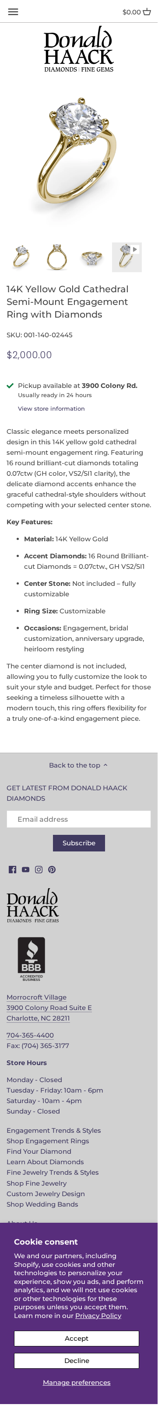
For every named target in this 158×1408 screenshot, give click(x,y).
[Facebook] (12, 868)
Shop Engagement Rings (48, 1141)
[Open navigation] (13, 11)
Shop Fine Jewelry (37, 1183)
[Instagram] (38, 868)
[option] (22, 257)
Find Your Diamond (39, 1151)
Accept (76, 1338)
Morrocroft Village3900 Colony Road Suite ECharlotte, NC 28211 (49, 1007)
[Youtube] (25, 868)
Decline (76, 1360)
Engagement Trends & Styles (54, 1130)
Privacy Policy (98, 1315)
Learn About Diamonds (45, 1162)
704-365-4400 (30, 1035)
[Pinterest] (52, 868)
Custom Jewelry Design (46, 1194)
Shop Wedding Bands (42, 1204)
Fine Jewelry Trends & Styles (53, 1172)
